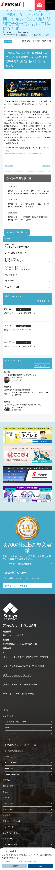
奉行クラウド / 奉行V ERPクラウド (14, 260)
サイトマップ (8, 827)
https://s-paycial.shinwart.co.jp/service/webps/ (23, 153)
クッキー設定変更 (10, 845)
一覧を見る (40, 301)
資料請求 (6, 815)
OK (40, 866)
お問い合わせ (8, 809)
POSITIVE (9, 281)
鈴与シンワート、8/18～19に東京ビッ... (20, 313)
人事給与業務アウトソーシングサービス (21, 684)
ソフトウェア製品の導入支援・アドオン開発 (23, 666)
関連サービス (8, 786)
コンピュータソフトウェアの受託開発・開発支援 (25, 657)
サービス (6, 739)
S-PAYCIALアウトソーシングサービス (17, 245)
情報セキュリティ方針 (12, 821)
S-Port (39, 137)
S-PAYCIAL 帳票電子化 (15, 253)
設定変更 (14, 866)
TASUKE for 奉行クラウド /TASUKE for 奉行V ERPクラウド (18, 268)
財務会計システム (12, 727)
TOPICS (6, 798)
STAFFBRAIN (11, 275)
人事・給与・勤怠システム (16, 722)
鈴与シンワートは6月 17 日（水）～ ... (20, 330)
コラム (5, 792)
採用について (8, 804)
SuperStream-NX (12, 287)
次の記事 (46, 165)
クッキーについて (10, 861)
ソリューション (9, 716)
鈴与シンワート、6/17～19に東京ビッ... (20, 346)
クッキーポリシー (10, 839)
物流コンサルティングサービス (17, 675)
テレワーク (9, 733)
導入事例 (6, 780)
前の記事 (9, 165)
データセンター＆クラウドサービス (19, 694)
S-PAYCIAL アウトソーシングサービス (20, 745)
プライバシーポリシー (12, 833)
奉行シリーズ (10, 757)
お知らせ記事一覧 (15, 232)
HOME (5, 710)
